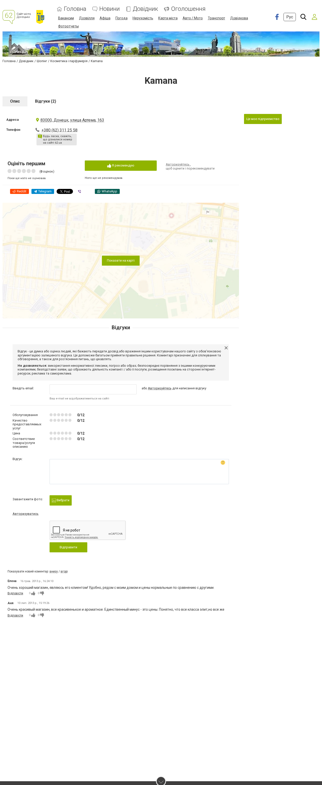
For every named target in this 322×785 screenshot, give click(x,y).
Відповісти (15, 593)
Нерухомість (143, 18)
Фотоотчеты (68, 26)
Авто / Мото (193, 18)
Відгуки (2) (45, 101)
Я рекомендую (122, 165)
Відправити (68, 547)
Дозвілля (87, 18)
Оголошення (188, 9)
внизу (54, 571)
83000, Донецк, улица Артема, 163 (72, 120)
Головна (75, 9)
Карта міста (168, 18)
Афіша (105, 18)
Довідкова (239, 18)
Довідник (145, 9)
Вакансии (66, 18)
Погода (121, 18)
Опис (15, 101)
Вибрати (62, 500)
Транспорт (216, 18)
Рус (289, 17)
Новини (109, 9)
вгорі (64, 571)
